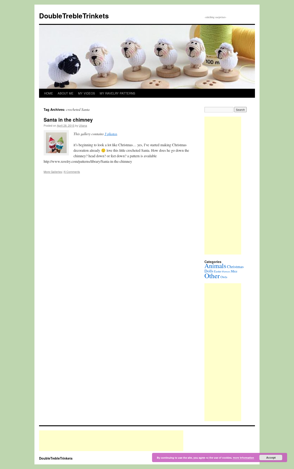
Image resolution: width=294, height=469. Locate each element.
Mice (234, 271)
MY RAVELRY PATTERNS (117, 93)
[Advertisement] (222, 186)
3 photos (111, 133)
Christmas (235, 266)
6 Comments (72, 172)
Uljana (83, 125)
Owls (223, 277)
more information (243, 457)
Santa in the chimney (68, 119)
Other (212, 275)
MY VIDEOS (86, 93)
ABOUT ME (66, 93)
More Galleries (53, 172)
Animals (215, 265)
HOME (48, 93)
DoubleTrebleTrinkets (74, 15)
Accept (271, 457)
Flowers (226, 271)
